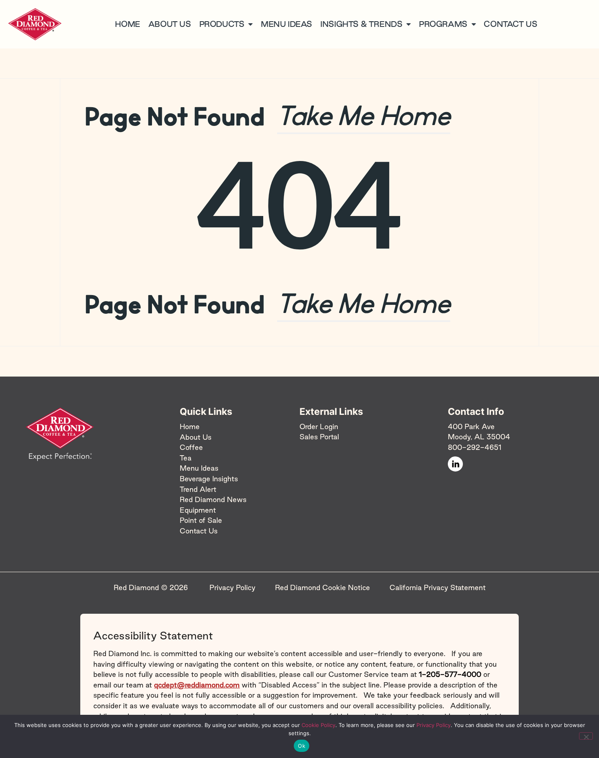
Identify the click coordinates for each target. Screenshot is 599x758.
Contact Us (199, 531)
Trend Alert (198, 489)
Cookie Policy (318, 725)
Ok (301, 746)
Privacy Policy (433, 725)
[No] (586, 736)
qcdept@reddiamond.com (197, 685)
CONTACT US (510, 24)
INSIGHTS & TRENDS (361, 24)
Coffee (191, 447)
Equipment (198, 509)
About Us (195, 437)
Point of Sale (201, 520)
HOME (127, 24)
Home (190, 426)
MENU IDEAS (286, 24)
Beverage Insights (209, 479)
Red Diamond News (213, 499)
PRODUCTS (221, 24)
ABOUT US (169, 24)
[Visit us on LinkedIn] (455, 464)
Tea (186, 457)
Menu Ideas (199, 468)
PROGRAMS (443, 24)
